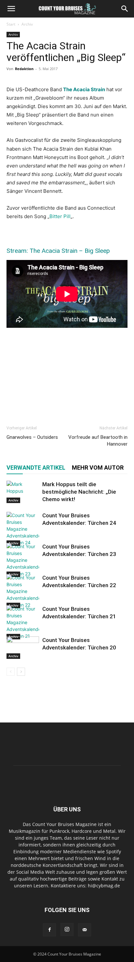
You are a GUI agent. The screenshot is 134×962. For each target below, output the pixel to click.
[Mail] (84, 929)
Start (11, 24)
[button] (11, 9)
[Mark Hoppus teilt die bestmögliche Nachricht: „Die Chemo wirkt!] (23, 492)
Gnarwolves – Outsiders (32, 437)
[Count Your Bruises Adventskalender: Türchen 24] (23, 529)
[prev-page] (11, 672)
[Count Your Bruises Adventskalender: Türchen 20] (23, 647)
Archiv (27, 24)
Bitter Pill (60, 216)
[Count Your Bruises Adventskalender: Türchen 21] (23, 622)
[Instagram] (67, 929)
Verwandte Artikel (36, 467)
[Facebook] (49, 929)
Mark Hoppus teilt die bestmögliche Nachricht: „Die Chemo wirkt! (79, 491)
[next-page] (21, 672)
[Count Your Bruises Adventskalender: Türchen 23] (23, 560)
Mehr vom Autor (98, 467)
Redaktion (24, 68)
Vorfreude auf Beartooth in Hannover (97, 440)
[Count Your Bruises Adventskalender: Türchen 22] (23, 591)
